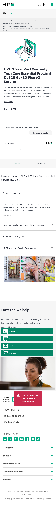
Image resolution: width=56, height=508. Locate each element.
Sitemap (48, 499)
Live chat (12, 331)
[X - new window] (10, 439)
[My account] (44, 4)
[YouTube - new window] (33, 439)
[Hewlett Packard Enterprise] (8, 4)
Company (8, 447)
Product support (14, 339)
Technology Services (34, 21)
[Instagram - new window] (16, 439)
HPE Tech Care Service (13, 87)
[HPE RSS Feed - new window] (38, 439)
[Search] (39, 4)
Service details (9, 143)
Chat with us (19, 149)
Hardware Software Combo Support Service (16, 23)
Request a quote (40, 132)
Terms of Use (18, 499)
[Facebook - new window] (27, 439)
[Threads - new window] (21, 439)
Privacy (7, 499)
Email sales (9, 421)
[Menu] (52, 4)
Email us (12, 346)
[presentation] (52, 163)
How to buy (13, 353)
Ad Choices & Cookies (34, 499)
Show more (8, 101)
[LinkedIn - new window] (5, 439)
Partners (7, 479)
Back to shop (6, 21)
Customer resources (13, 471)
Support (7, 455)
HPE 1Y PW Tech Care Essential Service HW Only (17, 26)
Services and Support (19, 21)
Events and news (11, 463)
